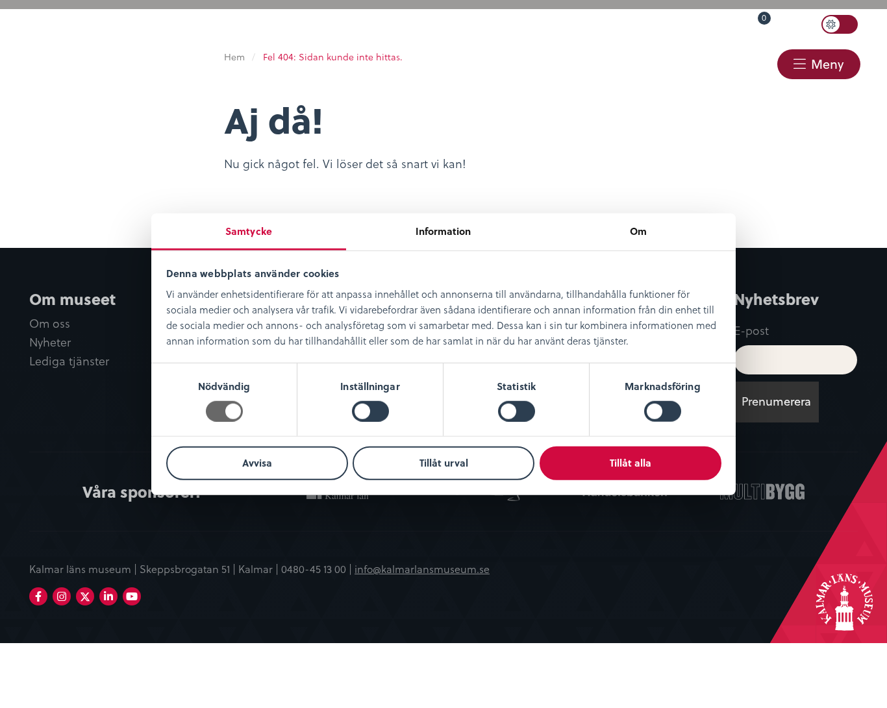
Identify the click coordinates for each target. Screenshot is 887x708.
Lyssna (673, 23)
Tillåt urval (443, 463)
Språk (611, 23)
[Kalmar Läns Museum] (46, 41)
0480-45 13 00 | (318, 568)
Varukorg (743, 21)
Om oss (49, 323)
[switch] (370, 411)
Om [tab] (638, 230)
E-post (751, 330)
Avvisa (257, 463)
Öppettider (542, 23)
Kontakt (737, 63)
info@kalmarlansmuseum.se (422, 568)
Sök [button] (800, 24)
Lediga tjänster (69, 361)
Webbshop (647, 63)
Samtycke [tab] (248, 230)
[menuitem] (535, 24)
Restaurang (545, 63)
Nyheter (50, 342)
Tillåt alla (630, 463)
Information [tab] (443, 230)
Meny (827, 64)
